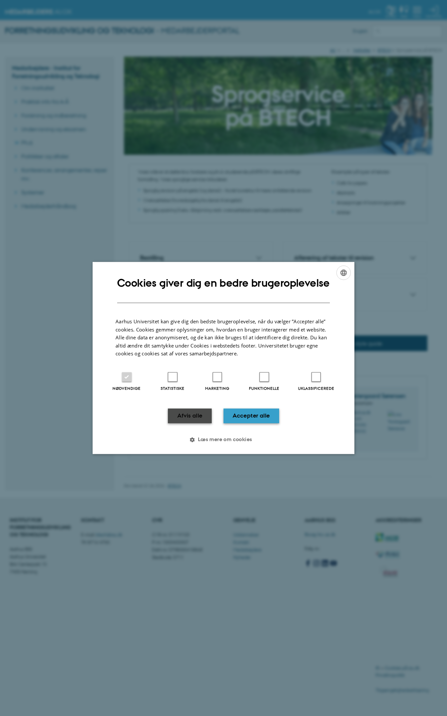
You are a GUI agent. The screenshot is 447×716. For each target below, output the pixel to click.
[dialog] (223, 358)
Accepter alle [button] (251, 415)
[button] (223, 440)
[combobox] (343, 272)
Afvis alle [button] (190, 415)
